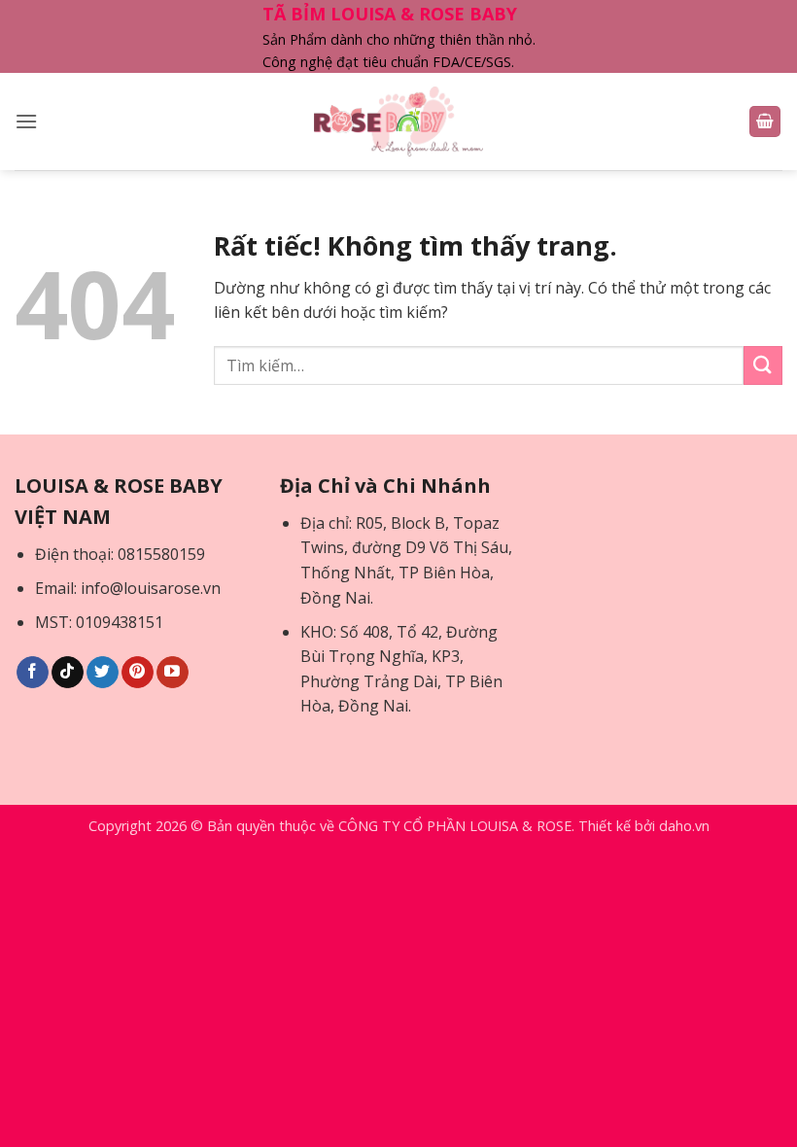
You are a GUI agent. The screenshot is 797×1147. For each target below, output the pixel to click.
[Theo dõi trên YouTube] (172, 672)
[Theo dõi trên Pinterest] (137, 672)
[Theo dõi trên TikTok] (68, 672)
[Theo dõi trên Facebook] (33, 672)
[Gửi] (763, 365)
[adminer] (399, 121)
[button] (26, 121)
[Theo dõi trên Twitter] (103, 672)
